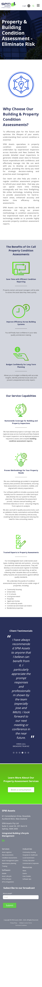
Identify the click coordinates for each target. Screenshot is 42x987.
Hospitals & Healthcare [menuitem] (30, 855)
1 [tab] (14, 753)
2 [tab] (17, 753)
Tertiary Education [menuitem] (28, 860)
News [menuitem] (24, 871)
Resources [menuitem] (27, 867)
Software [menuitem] (6, 870)
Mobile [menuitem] (4, 873)
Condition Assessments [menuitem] (9, 858)
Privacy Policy (13, 923)
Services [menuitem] (5, 849)
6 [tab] (28, 753)
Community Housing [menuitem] (29, 852)
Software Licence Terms (25, 923)
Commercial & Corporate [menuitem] (31, 863)
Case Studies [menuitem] (27, 876)
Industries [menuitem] (27, 849)
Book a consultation (21, 789)
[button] (33, 6)
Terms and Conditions (21, 925)
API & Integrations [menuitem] (8, 882)
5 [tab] (25, 753)
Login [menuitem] (24, 6)
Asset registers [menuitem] (7, 852)
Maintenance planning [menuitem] (9, 863)
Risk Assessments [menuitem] (7, 855)
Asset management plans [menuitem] (10, 860)
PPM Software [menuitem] (6, 879)
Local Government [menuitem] (28, 858)
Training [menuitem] (4, 866)
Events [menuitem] (25, 873)
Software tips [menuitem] (27, 879)
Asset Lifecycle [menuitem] (6, 876)
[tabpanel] (21, 692)
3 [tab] (20, 753)
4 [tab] (22, 753)
